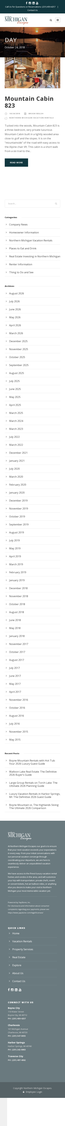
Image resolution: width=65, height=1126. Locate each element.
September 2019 (19, 524)
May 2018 (15, 628)
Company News (18, 224)
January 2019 (17, 580)
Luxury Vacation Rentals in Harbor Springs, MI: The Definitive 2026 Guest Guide (34, 795)
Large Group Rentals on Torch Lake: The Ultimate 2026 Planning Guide (33, 784)
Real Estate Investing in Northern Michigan (34, 256)
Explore (16, 965)
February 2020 (17, 484)
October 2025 (17, 357)
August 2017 (16, 660)
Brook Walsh (36, 113)
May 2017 (15, 684)
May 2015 (15, 739)
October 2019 (17, 516)
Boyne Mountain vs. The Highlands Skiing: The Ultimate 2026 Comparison (34, 806)
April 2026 (15, 325)
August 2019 (16, 532)
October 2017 (17, 652)
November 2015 (18, 731)
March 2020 (16, 476)
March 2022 (16, 445)
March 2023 (16, 429)
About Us (17, 973)
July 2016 (14, 723)
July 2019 (14, 540)
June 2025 (15, 389)
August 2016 (16, 715)
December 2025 (18, 341)
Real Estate (18, 957)
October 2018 (17, 604)
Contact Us (32, 10)
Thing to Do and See (21, 272)
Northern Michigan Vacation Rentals (31, 118)
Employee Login (33, 1091)
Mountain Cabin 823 (29, 102)
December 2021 (18, 452)
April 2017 (15, 692)
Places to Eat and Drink (22, 248)
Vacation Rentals (22, 941)
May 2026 (15, 317)
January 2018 (17, 636)
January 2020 (17, 492)
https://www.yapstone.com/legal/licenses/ (25, 912)
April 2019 (15, 556)
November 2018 (18, 596)
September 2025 (19, 365)
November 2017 (18, 644)
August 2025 (16, 373)
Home (15, 933)
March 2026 (16, 333)
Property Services (22, 949)
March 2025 (16, 413)
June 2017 (15, 676)
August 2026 (16, 293)
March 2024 (16, 421)
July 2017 (14, 668)
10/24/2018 (14, 113)
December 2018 (18, 588)
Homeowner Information (24, 232)
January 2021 (17, 460)
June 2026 (15, 309)
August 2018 (16, 612)
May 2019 (15, 548)
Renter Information (20, 264)
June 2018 (15, 620)
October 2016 (17, 707)
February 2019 (17, 572)
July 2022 (14, 437)
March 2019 (16, 564)
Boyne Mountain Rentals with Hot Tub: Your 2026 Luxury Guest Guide (32, 762)
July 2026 (14, 301)
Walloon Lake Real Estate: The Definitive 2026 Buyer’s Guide (33, 773)
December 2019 (18, 500)
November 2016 (18, 700)
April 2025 (15, 405)
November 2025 (18, 349)
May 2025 (15, 397)
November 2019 (18, 508)
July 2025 (14, 381)
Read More (16, 162)
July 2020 (14, 468)
